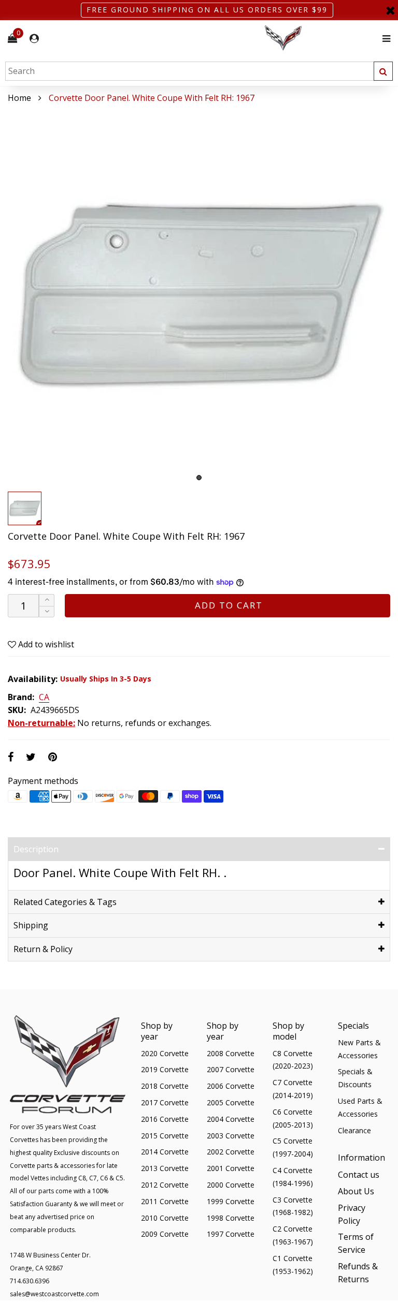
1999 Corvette (230, 1201)
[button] (46, 612)
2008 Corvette (230, 1053)
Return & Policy (43, 949)
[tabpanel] (199, 295)
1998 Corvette (230, 1218)
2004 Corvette (230, 1119)
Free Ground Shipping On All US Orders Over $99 (207, 9)
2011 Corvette (165, 1201)
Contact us (358, 1174)
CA (44, 697)
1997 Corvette (230, 1234)
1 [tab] (199, 477)
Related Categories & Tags (65, 902)
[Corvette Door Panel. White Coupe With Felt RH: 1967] (199, 295)
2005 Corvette (230, 1102)
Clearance (354, 1130)
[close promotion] (390, 10)
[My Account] (34, 38)
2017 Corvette (165, 1102)
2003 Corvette (230, 1135)
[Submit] (383, 71)
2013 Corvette (165, 1168)
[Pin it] (52, 757)
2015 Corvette (165, 1135)
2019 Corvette (165, 1069)
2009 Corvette (165, 1234)
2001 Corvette (230, 1168)
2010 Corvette (165, 1218)
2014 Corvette (165, 1152)
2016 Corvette (165, 1119)
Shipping (30, 925)
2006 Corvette (230, 1086)
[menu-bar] (383, 38)
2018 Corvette (165, 1086)
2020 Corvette (165, 1053)
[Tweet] (31, 757)
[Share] (10, 757)
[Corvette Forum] (320, 38)
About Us (356, 1191)
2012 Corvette (165, 1185)
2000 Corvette (230, 1185)
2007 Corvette (230, 1069)
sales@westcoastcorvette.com (54, 1294)
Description (36, 849)
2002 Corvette (230, 1152)
